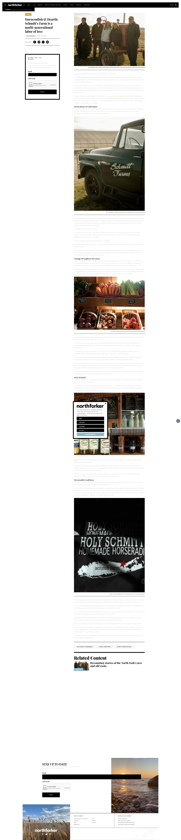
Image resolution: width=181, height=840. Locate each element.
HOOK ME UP (90, 434)
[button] (90, 412)
